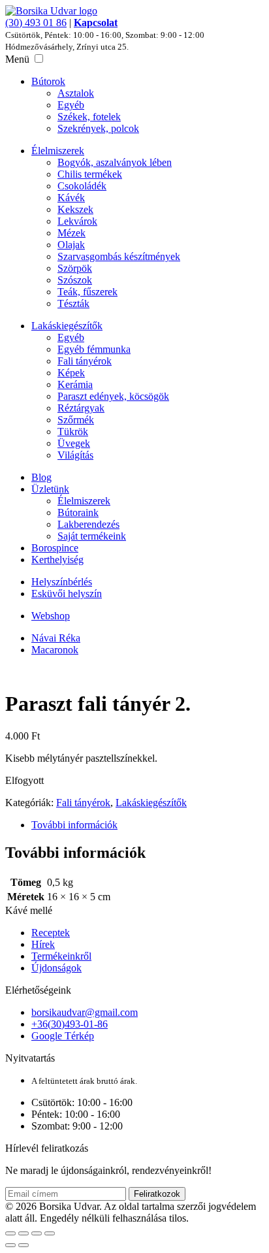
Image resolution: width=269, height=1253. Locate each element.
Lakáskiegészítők (67, 325)
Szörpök (74, 268)
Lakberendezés (88, 524)
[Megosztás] (36, 1233)
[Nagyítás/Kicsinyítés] (10, 1233)
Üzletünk (50, 489)
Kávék (71, 197)
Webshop (50, 615)
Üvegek (73, 443)
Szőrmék (75, 419)
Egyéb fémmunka (94, 349)
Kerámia (75, 384)
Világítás (75, 455)
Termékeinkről (61, 956)
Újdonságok (56, 967)
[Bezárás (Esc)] (49, 1233)
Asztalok (75, 93)
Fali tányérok (84, 360)
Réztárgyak (80, 408)
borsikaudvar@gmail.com (84, 1012)
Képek (71, 372)
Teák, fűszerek (87, 291)
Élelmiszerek (57, 150)
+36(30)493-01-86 (69, 1024)
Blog (41, 477)
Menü (17, 59)
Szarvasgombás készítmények (118, 256)
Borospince (54, 547)
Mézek (71, 232)
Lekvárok (77, 221)
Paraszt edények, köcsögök (113, 396)
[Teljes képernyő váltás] (23, 1233)
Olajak (71, 244)
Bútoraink (78, 512)
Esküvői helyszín (66, 593)
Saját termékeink (91, 536)
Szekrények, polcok (98, 128)
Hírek (43, 944)
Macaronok (54, 649)
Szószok (74, 279)
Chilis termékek (89, 174)
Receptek (50, 932)
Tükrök (72, 431)
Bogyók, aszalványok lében (114, 162)
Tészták (73, 303)
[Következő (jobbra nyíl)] (23, 1245)
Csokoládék (81, 185)
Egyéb (70, 104)
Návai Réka (55, 637)
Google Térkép (62, 1035)
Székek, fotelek (89, 116)
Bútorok (48, 81)
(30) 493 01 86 (36, 22)
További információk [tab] (74, 824)
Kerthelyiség (57, 559)
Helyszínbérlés (61, 581)
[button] (39, 58)
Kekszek (75, 209)
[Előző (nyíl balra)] (10, 1245)
